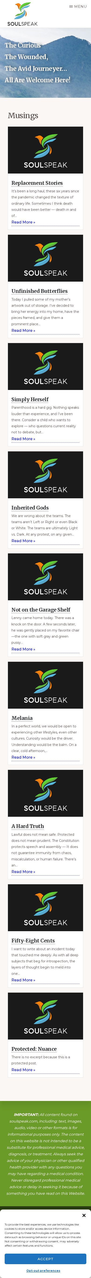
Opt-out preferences (43, 1270)
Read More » (23, 222)
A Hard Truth (27, 826)
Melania (22, 718)
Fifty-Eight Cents (33, 941)
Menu (80, 6)
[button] (84, 1215)
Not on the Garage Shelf (40, 610)
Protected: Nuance (34, 1049)
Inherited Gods (30, 508)
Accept (46, 1259)
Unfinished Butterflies (39, 291)
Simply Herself (29, 399)
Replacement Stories (37, 183)
